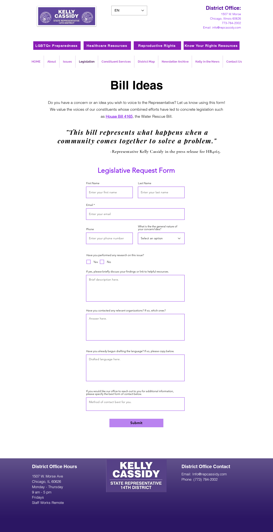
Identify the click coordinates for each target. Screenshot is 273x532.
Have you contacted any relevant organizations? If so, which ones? (126, 310)
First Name (92, 183)
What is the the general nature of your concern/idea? (157, 228)
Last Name (144, 183)
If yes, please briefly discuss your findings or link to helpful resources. (127, 271)
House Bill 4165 (119, 116)
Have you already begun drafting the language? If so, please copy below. (130, 351)
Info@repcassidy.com (209, 474)
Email (89, 205)
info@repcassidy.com (226, 27)
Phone (90, 229)
